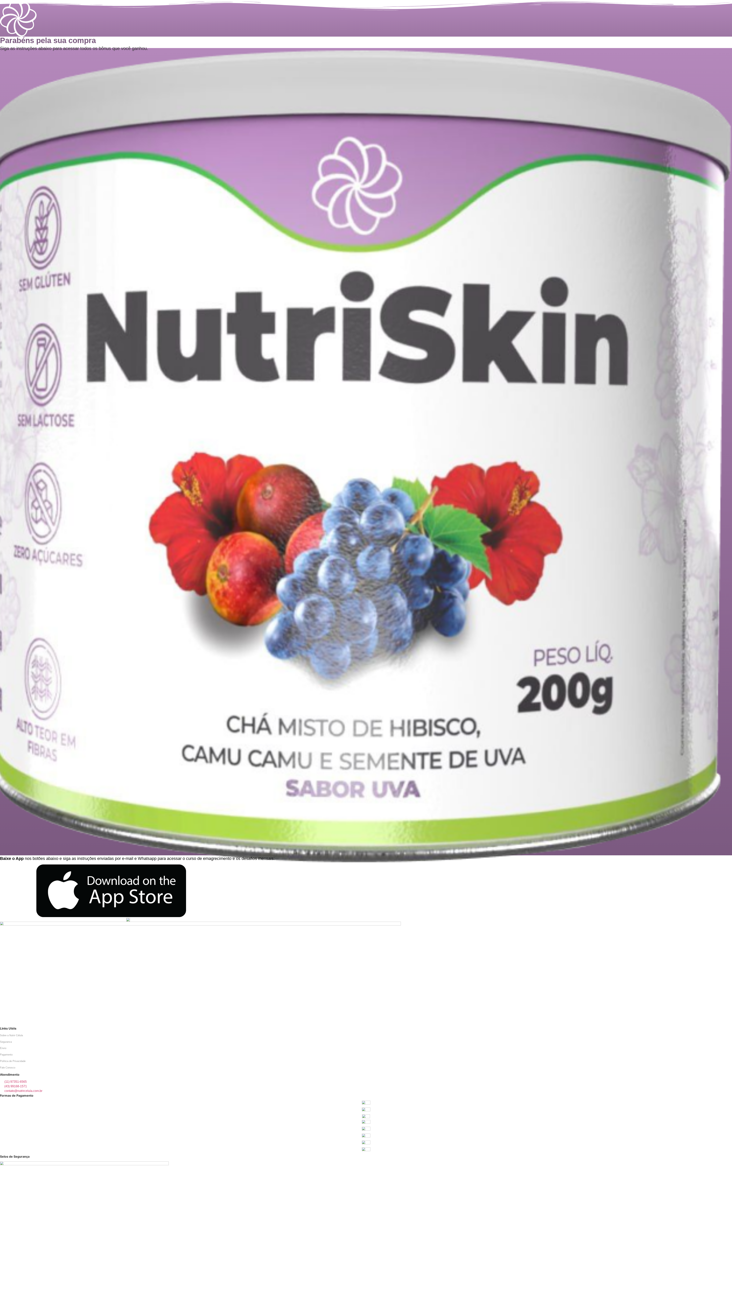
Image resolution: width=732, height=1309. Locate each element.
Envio (3, 1048)
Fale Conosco (7, 1067)
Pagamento (6, 1054)
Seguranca (6, 1041)
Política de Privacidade (13, 1061)
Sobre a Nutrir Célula (11, 1035)
